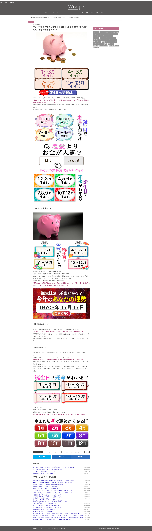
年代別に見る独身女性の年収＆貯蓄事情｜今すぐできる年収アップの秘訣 (52, 482)
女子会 (115, 41)
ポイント (113, 37)
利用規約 (35, 528)
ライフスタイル (75, 12)
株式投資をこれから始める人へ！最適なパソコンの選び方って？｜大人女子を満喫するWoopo (58, 515)
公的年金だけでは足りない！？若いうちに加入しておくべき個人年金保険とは (53, 467)
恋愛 (87, 12)
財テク (41, 452)
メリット (95, 39)
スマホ (99, 36)
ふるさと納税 (116, 32)
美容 (97, 12)
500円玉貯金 (48, 452)
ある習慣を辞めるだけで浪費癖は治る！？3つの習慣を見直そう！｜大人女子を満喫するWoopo (58, 517)
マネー (67, 12)
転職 (94, 47)
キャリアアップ (106, 34)
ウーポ (94, 34)
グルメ (52, 12)
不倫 (94, 41)
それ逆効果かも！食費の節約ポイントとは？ (44, 471)
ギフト (46, 12)
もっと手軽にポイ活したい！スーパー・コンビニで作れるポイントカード (52, 490)
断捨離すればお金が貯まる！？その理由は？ (44, 473)
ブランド (102, 37)
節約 (107, 45)
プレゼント (107, 37)
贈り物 (113, 45)
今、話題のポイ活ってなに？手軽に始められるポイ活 (47, 507)
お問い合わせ (55, 528)
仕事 (82, 12)
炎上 (100, 45)
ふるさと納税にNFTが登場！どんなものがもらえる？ (47, 495)
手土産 (102, 43)
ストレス (95, 36)
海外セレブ (95, 45)
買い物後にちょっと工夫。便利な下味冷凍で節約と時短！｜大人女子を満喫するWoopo (56, 513)
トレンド (111, 36)
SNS (98, 32)
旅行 (92, 12)
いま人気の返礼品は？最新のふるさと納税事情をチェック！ (49, 486)
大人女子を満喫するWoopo (7, 2)
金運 (97, 47)
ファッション (59, 12)
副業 (103, 41)
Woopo (54, 452)
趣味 (118, 45)
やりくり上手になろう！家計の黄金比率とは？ (45, 503)
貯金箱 (87, 452)
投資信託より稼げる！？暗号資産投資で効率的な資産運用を (49, 484)
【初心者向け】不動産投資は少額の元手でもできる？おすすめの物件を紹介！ (53, 480)
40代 (94, 32)
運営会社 (63, 528)
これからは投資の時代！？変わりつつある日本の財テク (47, 469)
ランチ (99, 39)
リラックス (114, 39)
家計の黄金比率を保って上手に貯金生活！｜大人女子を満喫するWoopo (52, 519)
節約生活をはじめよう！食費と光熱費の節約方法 (46, 505)
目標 (72, 452)
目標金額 (77, 452)
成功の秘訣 (65, 452)
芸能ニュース (104, 12)
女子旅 (94, 43)
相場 (103, 45)
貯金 (83, 452)
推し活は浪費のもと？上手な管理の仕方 (43, 511)
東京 (109, 43)
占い (106, 41)
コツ (60, 452)
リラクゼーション (106, 39)
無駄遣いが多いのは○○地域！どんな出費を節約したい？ (48, 488)
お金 (111, 32)
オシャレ (99, 34)
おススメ (106, 32)
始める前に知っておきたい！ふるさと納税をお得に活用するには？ (50, 501)
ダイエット (105, 36)
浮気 (112, 43)
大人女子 (110, 41)
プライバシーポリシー (44, 528)
